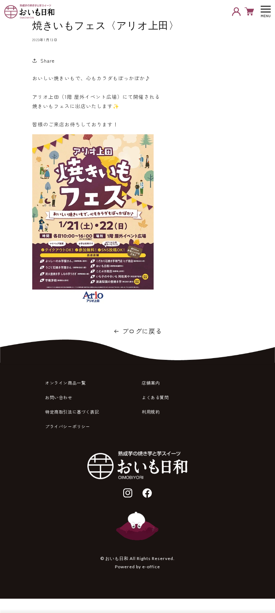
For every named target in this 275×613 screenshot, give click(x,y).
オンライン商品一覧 (65, 383)
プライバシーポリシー (67, 426)
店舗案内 (151, 383)
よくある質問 (155, 397)
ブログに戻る (142, 331)
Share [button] (47, 60)
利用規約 (151, 412)
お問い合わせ (58, 397)
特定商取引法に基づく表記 (72, 412)
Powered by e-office (137, 566)
